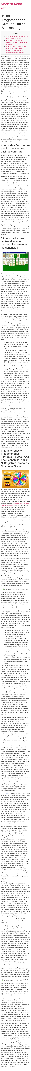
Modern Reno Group (11, 6)
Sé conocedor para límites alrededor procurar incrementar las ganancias (16, 42)
